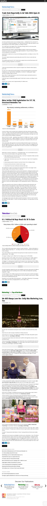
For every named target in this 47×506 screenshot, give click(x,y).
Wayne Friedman (6, 15)
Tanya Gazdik (5, 302)
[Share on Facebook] (3, 84)
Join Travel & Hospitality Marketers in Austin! (10, 473)
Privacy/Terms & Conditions (11, 495)
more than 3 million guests (16, 350)
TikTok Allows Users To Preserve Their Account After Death (13, 468)
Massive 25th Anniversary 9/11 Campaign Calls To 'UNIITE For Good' (14, 460)
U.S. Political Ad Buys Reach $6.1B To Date (9, 452)
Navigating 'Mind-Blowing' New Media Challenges (11, 466)
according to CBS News (15, 335)
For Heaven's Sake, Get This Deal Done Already (10, 458)
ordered (13, 439)
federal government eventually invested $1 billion (22, 388)
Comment (4, 86)
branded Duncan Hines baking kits (15, 396)
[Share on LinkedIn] (6, 84)
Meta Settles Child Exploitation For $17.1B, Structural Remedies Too (14, 451)
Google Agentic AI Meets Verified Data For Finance (11, 462)
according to (11, 342)
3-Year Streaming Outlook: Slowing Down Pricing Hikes (12, 464)
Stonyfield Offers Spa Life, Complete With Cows (11, 456)
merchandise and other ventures (12, 398)
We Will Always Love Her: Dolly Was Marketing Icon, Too (12, 454)
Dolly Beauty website (25, 393)
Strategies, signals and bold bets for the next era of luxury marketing (15, 475)
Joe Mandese (5, 104)
